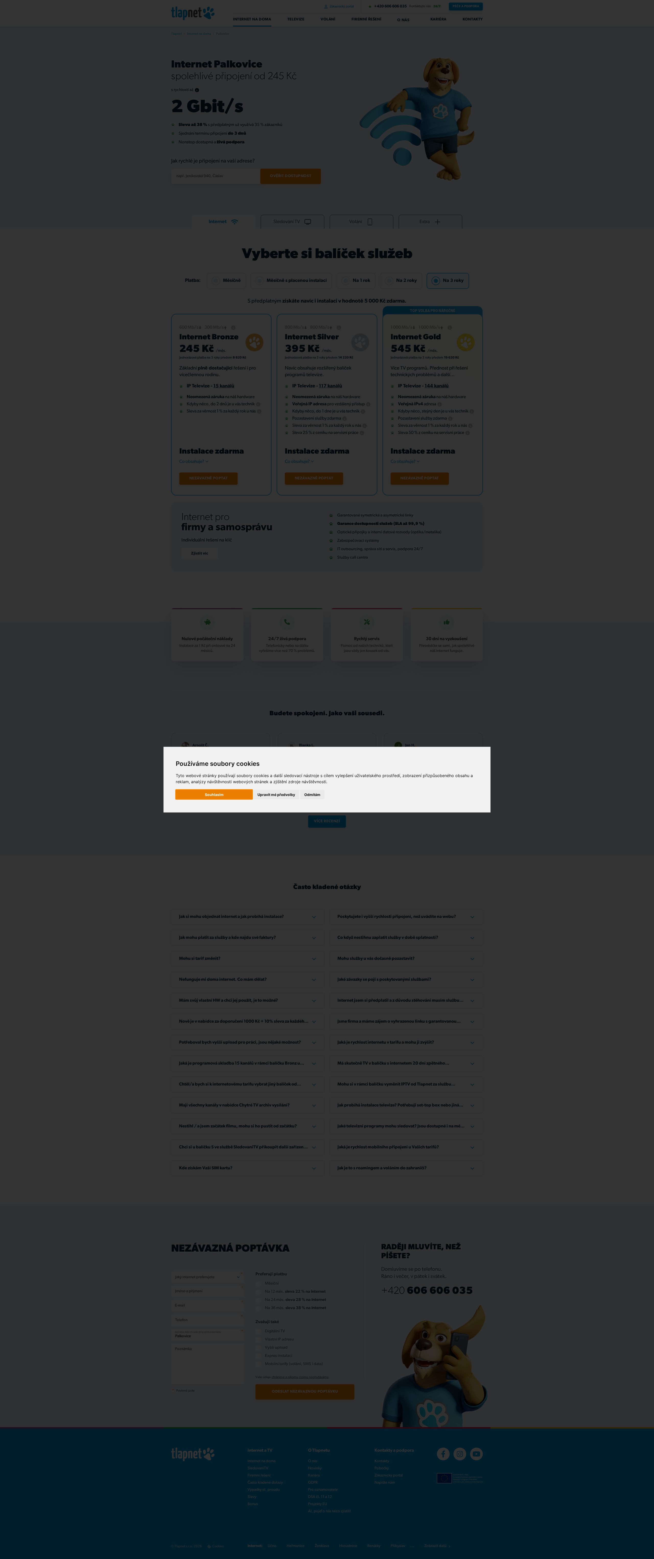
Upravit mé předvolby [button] (276, 794)
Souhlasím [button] (214, 794)
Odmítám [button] (312, 794)
